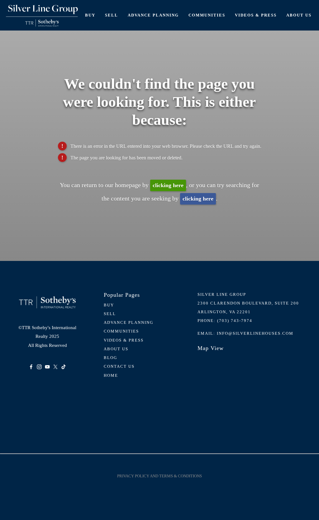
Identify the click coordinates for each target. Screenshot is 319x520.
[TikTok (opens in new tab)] (63, 366)
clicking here (168, 185)
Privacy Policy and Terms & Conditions (159, 476)
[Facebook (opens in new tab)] (31, 366)
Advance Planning (153, 15)
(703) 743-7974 (234, 320)
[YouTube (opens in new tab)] (47, 366)
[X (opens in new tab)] (55, 366)
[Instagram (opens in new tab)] (39, 366)
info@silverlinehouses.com (255, 333)
